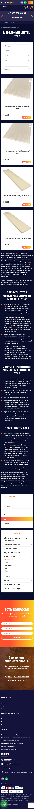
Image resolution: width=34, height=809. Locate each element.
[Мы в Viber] (22, 2)
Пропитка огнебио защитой (9, 749)
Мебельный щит (9, 557)
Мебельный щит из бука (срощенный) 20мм (17, 107)
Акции (3, 706)
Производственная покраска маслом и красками (15, 737)
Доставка (4, 703)
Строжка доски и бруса (8, 746)
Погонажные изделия (11, 584)
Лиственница (8, 506)
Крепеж (6, 580)
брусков (14, 327)
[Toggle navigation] (30, 2)
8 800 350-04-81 (18, 13)
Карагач (6, 523)
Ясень (5, 515)
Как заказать (5, 709)
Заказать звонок (17, 17)
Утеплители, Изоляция (11, 589)
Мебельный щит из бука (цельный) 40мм (17, 238)
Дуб (5, 510)
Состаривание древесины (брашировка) (12, 735)
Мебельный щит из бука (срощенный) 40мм (17, 152)
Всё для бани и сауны (11, 553)
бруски (29, 262)
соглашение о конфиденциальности (18, 800)
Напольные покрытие (11, 544)
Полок (3, 719)
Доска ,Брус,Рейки (10, 548)
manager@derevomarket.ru (18, 677)
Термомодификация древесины (10, 740)
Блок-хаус (4, 722)
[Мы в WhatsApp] (25, 2)
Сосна (5, 502)
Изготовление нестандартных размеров (12, 743)
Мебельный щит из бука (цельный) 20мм (17, 196)
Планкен (3, 725)
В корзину (26, 117)
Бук (5, 519)
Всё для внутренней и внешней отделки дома (15, 539)
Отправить (17, 638)
